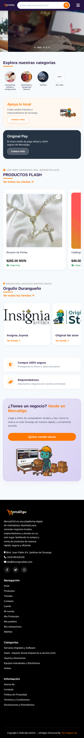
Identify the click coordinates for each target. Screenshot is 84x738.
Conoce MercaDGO (38, 40)
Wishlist (8, 631)
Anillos (7, 668)
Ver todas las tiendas (17, 295)
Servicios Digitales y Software (19, 648)
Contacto (8, 601)
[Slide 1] (35, 47)
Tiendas (8, 596)
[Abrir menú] (78, 5)
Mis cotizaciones (12, 626)
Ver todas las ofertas (16, 181)
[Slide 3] (40, 47)
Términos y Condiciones (17, 699)
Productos (9, 591)
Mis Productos (11, 616)
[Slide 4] (43, 47)
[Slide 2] (37, 47)
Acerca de (9, 684)
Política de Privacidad (15, 694)
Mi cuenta (9, 611)
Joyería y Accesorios (15, 658)
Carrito (7, 606)
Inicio (7, 585)
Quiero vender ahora (42, 436)
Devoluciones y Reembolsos (19, 704)
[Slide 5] (47, 47)
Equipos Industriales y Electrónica (22, 663)
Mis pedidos (10, 621)
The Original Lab (69, 733)
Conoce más (18, 119)
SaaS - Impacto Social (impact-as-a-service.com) (29, 653)
